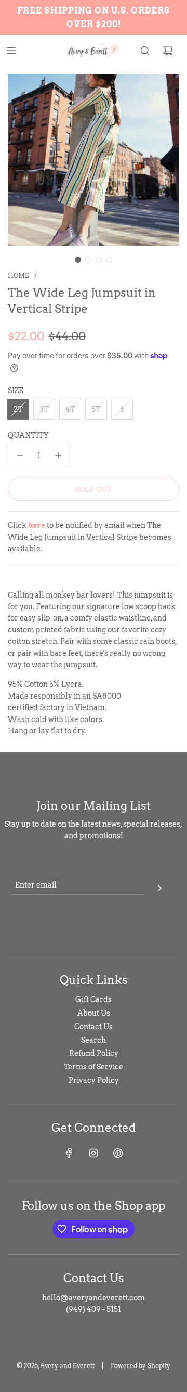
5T (96, 409)
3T (44, 409)
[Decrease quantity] (19, 455)
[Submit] (159, 886)
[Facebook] (69, 1153)
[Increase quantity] (58, 455)
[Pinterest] (117, 1153)
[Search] (144, 50)
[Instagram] (93, 1153)
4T (70, 409)
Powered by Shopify (140, 1366)
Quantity (28, 435)
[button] (78, 260)
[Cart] (167, 50)
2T (18, 409)
